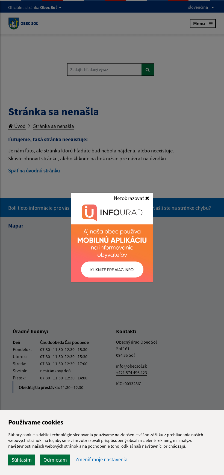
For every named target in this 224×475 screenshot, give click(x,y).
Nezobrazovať (129, 198)
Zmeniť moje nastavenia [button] (101, 459)
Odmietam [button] (55, 459)
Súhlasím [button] (21, 459)
